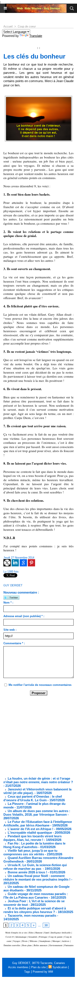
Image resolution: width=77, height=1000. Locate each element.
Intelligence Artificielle (61, 932)
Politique (43, 936)
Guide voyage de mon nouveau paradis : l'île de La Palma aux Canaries (35, 895)
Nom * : (8, 602)
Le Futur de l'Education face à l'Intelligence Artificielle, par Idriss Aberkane (37, 823)
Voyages (16, 941)
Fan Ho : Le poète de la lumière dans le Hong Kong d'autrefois (34, 845)
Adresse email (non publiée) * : (23, 616)
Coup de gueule (55, 936)
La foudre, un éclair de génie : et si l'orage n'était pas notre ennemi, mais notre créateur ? (38, 780)
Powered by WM (43, 971)
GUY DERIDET (12, 585)
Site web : (9, 629)
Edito (31, 932)
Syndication (60, 967)
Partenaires (69, 945)
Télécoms (33, 941)
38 (46, 925)
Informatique (21, 936)
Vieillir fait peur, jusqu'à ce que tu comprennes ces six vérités (30, 852)
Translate (35, 36)
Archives (65, 941)
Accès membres (18, 967)
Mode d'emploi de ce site (16, 932)
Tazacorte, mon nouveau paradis (31, 915)
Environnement (55, 945)
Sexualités (32, 936)
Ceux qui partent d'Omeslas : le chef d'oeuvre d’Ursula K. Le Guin (32, 798)
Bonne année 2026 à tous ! (27, 872)
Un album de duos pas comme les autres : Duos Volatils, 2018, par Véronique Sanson (36, 812)
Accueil (8, 26)
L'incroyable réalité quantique (29, 832)
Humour (38, 932)
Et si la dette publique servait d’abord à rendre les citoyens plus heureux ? (34, 910)
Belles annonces (40, 945)
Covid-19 (10, 936)
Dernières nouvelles (12, 945)
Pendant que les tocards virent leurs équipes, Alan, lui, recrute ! (32, 838)
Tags (27, 971)
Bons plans (27, 945)
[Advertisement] (35, 735)
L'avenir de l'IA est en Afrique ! (30, 829)
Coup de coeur (27, 26)
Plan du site (38, 967)
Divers (25, 941)
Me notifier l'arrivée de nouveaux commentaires (40, 684)
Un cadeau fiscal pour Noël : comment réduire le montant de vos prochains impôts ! (36, 877)
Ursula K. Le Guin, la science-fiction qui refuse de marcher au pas (35, 866)
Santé (46, 932)
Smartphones (44, 941)
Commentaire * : (14, 643)
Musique (56, 941)
